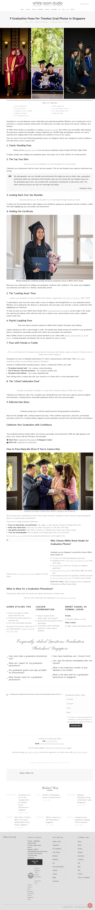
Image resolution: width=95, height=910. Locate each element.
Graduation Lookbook (68, 598)
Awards (80, 848)
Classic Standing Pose (21, 106)
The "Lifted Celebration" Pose (60, 111)
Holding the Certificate (21, 113)
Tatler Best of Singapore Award (77, 561)
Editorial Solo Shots (58, 113)
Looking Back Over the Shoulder (23, 111)
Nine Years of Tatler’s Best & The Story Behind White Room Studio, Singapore (23, 821)
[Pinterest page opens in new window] (13, 3)
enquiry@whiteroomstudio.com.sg (52, 744)
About (79, 845)
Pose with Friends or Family (60, 108)
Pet (54, 863)
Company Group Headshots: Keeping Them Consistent (82, 819)
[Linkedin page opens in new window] (15, 3)
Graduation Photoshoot (27, 440)
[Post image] (11, 795)
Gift (79, 863)
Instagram (63, 748)
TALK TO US (35, 862)
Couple (55, 874)
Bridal (54, 877)
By (57, 762)
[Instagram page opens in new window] (10, 3)
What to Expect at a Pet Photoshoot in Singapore (53, 819)
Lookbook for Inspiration (26, 442)
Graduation (56, 845)
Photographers (57, 566)
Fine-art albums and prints (62, 578)
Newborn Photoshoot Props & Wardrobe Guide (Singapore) (84, 798)
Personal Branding (58, 866)
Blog (51, 762)
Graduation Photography (26, 574)
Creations (80, 859)
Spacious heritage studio (61, 571)
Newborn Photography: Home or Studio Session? (51, 796)
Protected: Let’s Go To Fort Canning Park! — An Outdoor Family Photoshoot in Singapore (24, 802)
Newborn (55, 856)
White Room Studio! (80, 752)
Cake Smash (56, 852)
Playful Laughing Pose (58, 106)
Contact (80, 874)
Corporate (56, 881)
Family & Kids (57, 841)
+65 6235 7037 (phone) (34, 853)
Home (79, 841)
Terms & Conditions (84, 877)
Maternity (55, 859)
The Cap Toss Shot (20, 108)
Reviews (80, 852)
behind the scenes (16, 536)
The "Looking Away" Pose (21, 115)
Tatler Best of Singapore (71, 298)
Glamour (55, 870)
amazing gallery (33, 752)
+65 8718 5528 (84, 4)
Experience (81, 856)
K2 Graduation (57, 848)
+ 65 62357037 (51, 741)
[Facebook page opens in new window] (7, 3)
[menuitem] (22, 9)
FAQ (54, 748)
